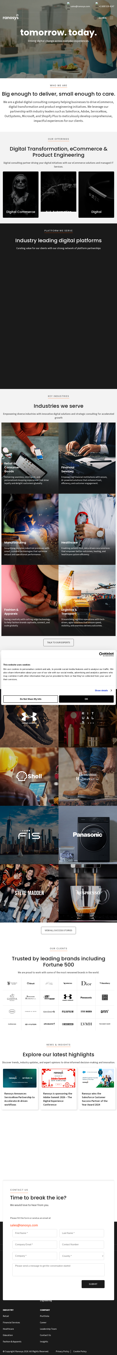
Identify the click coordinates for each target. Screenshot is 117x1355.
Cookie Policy (79, 1351)
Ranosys (19, 1351)
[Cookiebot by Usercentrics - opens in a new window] (101, 654)
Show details (101, 690)
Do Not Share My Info (30, 699)
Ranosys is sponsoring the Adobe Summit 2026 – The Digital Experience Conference (57, 1099)
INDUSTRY (8, 1310)
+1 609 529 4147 (106, 6)
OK (86, 699)
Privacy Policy (62, 1351)
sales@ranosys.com (80, 6)
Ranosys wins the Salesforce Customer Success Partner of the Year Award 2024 (95, 1099)
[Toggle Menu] (110, 18)
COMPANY (45, 1310)
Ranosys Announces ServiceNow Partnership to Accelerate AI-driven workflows (19, 1099)
